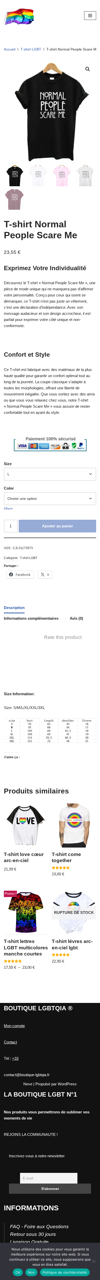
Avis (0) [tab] (76, 618)
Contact (10, 1042)
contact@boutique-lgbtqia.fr (26, 1075)
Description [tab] (14, 607)
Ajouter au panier (57, 526)
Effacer (8, 508)
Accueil (9, 49)
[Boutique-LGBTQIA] (19, 16)
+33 (15, 1058)
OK (17, 1272)
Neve (27, 1084)
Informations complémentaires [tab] (31, 618)
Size (8, 464)
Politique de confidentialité (65, 1272)
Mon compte (14, 1026)
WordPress (67, 1084)
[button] (87, 69)
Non (31, 1272)
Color (9, 488)
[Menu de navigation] (90, 15)
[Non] (93, 1261)
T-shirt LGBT (31, 49)
